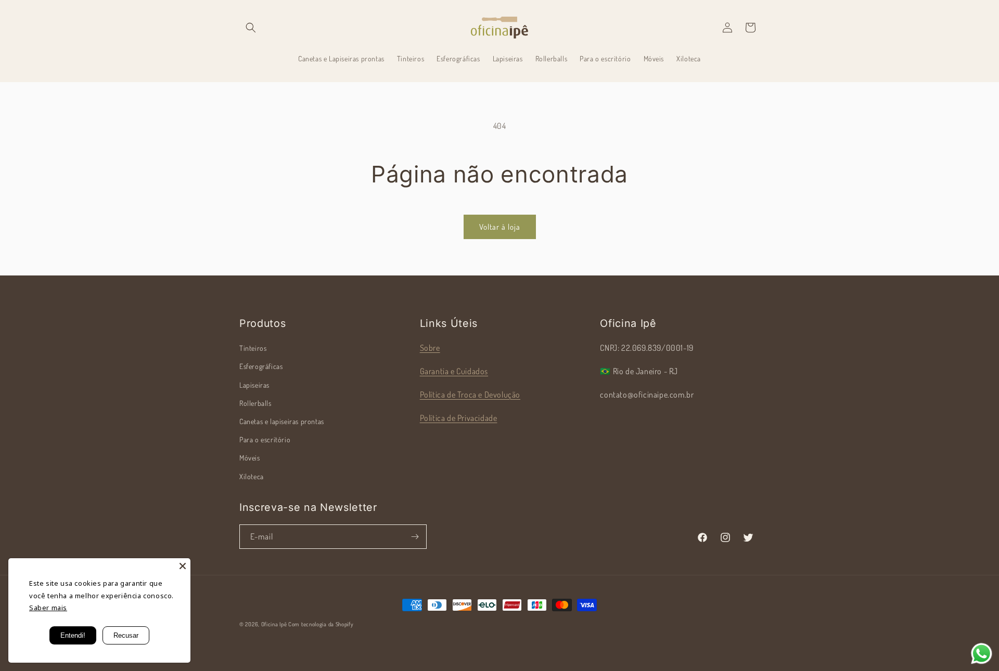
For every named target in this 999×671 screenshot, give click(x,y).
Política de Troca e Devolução (470, 394)
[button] (250, 27)
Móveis (249, 457)
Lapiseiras (254, 384)
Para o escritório (264, 439)
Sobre (430, 348)
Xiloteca (251, 476)
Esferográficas (261, 366)
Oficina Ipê (274, 624)
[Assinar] (414, 536)
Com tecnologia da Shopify (321, 624)
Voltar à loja (499, 227)
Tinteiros (252, 348)
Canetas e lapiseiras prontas (281, 421)
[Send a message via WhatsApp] (981, 653)
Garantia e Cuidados (454, 371)
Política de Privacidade (458, 418)
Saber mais (48, 607)
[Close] (182, 566)
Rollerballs (255, 403)
